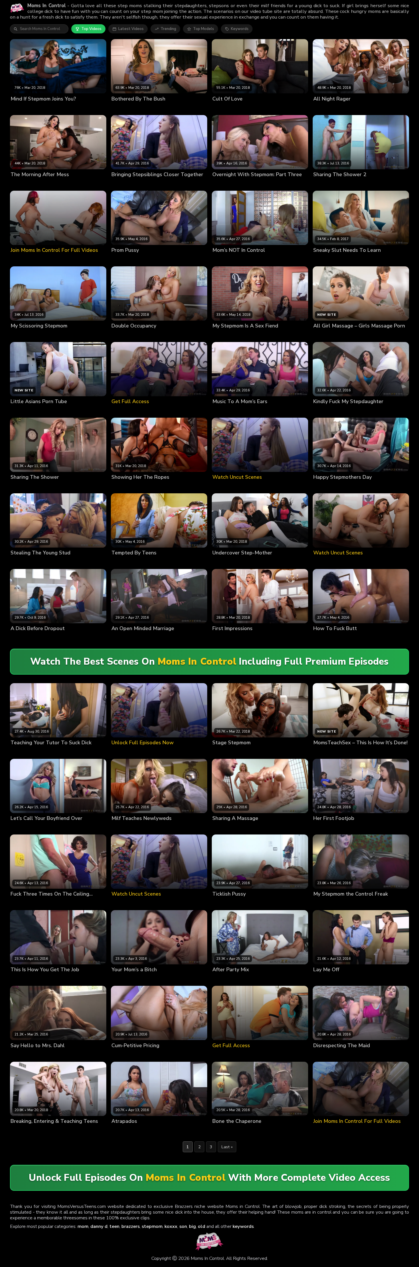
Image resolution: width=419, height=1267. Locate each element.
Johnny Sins (381, 411)
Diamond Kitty (150, 1130)
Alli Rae (219, 184)
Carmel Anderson (228, 259)
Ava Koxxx (20, 335)
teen (114, 1226)
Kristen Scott (22, 108)
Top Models (203, 28)
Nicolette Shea (152, 335)
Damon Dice (277, 979)
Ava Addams (324, 108)
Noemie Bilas (51, 184)
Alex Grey (221, 903)
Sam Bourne (283, 259)
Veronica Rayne (354, 411)
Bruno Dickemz (178, 1130)
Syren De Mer (344, 828)
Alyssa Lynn (223, 411)
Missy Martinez (24, 184)
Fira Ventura (324, 259)
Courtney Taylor (153, 487)
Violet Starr (49, 638)
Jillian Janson (49, 979)
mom (83, 1226)
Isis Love (144, 562)
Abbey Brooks (23, 979)
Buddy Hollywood (170, 562)
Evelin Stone (256, 562)
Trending (168, 28)
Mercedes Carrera (228, 752)
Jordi (70, 562)
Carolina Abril (123, 828)
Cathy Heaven (124, 638)
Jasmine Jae (121, 184)
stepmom (152, 1226)
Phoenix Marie (147, 1055)
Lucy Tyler (44, 903)
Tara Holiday (240, 184)
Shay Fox (119, 979)
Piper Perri (47, 1130)
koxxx (170, 1226)
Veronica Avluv (350, 638)
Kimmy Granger (352, 108)
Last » (227, 1147)
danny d (98, 1226)
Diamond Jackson (227, 562)
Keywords (240, 28)
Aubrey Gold (122, 562)
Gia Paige (139, 259)
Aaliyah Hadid (124, 487)
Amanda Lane (325, 411)
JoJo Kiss (320, 184)
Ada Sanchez (123, 1130)
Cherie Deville (248, 335)
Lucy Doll (321, 828)
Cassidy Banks (47, 487)
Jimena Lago (248, 638)
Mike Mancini (364, 1055)
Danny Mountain (275, 828)
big (192, 1226)
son (183, 1226)
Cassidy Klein (22, 828)
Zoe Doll (40, 752)
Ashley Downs (24, 562)
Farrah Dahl (47, 828)
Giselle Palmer (225, 108)
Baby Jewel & (51, 562)
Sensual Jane (258, 259)
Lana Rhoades (124, 335)
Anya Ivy (219, 1130)
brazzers (130, 1226)
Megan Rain (324, 638)
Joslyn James (22, 903)
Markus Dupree (276, 411)
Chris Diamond (176, 638)
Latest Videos (131, 28)
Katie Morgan (244, 903)
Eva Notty (120, 108)
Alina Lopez (223, 335)
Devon (335, 487)
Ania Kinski (20, 752)
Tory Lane (341, 1055)
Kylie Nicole (122, 1055)
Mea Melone (150, 638)
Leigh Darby (348, 259)
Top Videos (91, 28)
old (201, 1226)
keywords (243, 1226)
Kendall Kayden (245, 828)
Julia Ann (220, 828)
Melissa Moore (144, 108)
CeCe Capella (248, 411)
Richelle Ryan (48, 108)
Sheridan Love (254, 108)
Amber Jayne (223, 638)
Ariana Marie (324, 979)
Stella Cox (143, 184)
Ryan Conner (342, 184)
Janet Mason (45, 1055)
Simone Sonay (251, 979)
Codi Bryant (240, 1130)
